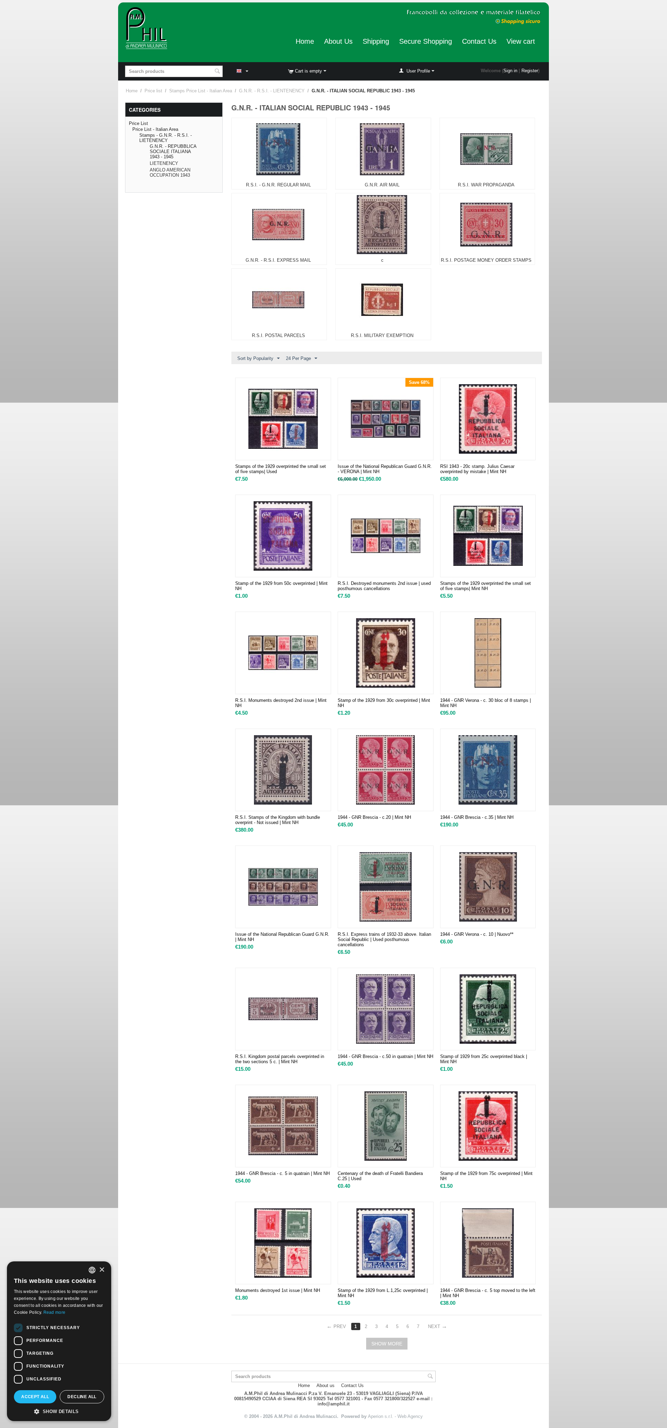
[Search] (217, 71)
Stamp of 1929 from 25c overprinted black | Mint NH (483, 1059)
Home (305, 41)
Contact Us (479, 41)
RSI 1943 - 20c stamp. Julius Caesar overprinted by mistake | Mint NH (477, 469)
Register (529, 70)
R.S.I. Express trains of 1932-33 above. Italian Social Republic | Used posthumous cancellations (384, 939)
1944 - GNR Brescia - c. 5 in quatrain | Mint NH (282, 1173)
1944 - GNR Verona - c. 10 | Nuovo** (476, 934)
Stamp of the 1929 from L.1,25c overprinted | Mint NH (383, 1293)
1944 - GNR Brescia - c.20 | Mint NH (374, 817)
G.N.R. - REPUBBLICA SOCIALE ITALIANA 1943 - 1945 (173, 151)
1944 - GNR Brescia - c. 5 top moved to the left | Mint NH (487, 1293)
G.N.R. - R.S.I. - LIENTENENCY (272, 90)
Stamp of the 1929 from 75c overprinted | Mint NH (486, 1176)
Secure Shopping (425, 41)
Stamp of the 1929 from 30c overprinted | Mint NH (384, 703)
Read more (54, 1312)
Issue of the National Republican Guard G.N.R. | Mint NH (282, 937)
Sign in (510, 70)
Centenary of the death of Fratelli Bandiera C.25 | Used (380, 1176)
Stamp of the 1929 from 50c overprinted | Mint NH (281, 586)
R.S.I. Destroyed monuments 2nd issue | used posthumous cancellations (384, 586)
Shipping (376, 41)
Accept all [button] (35, 1396)
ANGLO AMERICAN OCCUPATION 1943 (170, 172)
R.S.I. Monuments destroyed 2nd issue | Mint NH (281, 703)
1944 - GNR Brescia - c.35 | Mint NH (476, 817)
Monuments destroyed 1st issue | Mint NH (277, 1290)
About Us (338, 41)
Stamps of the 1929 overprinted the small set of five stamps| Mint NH (485, 586)
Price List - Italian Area (155, 129)
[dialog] (59, 1341)
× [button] (101, 1269)
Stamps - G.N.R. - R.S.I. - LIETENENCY (165, 138)
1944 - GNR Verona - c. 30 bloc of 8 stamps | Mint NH (485, 703)
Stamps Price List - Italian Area (200, 90)
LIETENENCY (164, 163)
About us (325, 1385)
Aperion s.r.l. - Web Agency (395, 1416)
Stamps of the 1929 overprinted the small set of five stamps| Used (280, 469)
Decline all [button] (81, 1396)
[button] (59, 1411)
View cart (521, 41)
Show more (386, 1343)
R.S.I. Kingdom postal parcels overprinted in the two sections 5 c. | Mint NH (279, 1059)
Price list (153, 90)
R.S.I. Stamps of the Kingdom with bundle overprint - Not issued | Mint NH (277, 820)
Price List (138, 123)
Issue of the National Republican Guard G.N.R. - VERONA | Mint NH (385, 469)
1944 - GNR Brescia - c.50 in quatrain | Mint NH (385, 1056)
